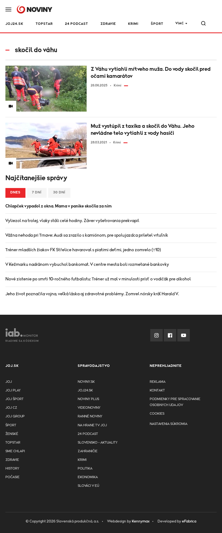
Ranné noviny (90, 416)
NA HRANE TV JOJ (92, 425)
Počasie (12, 477)
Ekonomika (88, 477)
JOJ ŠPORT (14, 399)
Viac (179, 23)
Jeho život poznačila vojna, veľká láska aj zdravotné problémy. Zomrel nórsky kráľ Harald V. (92, 294)
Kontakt (157, 390)
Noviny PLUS (88, 399)
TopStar (12, 442)
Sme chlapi (15, 451)
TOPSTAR (44, 24)
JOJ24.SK (14, 24)
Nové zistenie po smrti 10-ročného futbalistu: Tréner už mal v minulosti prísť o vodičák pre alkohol (98, 279)
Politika (85, 468)
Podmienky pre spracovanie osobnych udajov (175, 402)
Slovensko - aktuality (97, 442)
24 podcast (76, 24)
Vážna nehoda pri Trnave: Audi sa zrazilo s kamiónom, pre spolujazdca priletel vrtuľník (86, 235)
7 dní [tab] (37, 192)
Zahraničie (87, 451)
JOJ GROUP (15, 416)
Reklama (157, 382)
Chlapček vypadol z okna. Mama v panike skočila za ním (58, 206)
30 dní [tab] (59, 192)
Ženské (11, 434)
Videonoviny (89, 408)
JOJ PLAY (13, 390)
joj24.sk (85, 390)
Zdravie (108, 24)
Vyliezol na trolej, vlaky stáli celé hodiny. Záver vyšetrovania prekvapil (72, 221)
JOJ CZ (11, 408)
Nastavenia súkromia (168, 424)
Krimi (133, 24)
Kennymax (140, 521)
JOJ (8, 382)
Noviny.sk (86, 382)
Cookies (157, 413)
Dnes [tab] (15, 192)
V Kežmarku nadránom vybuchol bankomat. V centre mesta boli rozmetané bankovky (87, 264)
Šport (157, 24)
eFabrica (189, 521)
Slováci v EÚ (88, 486)
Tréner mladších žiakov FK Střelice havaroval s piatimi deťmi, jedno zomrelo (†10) (83, 250)
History (12, 468)
